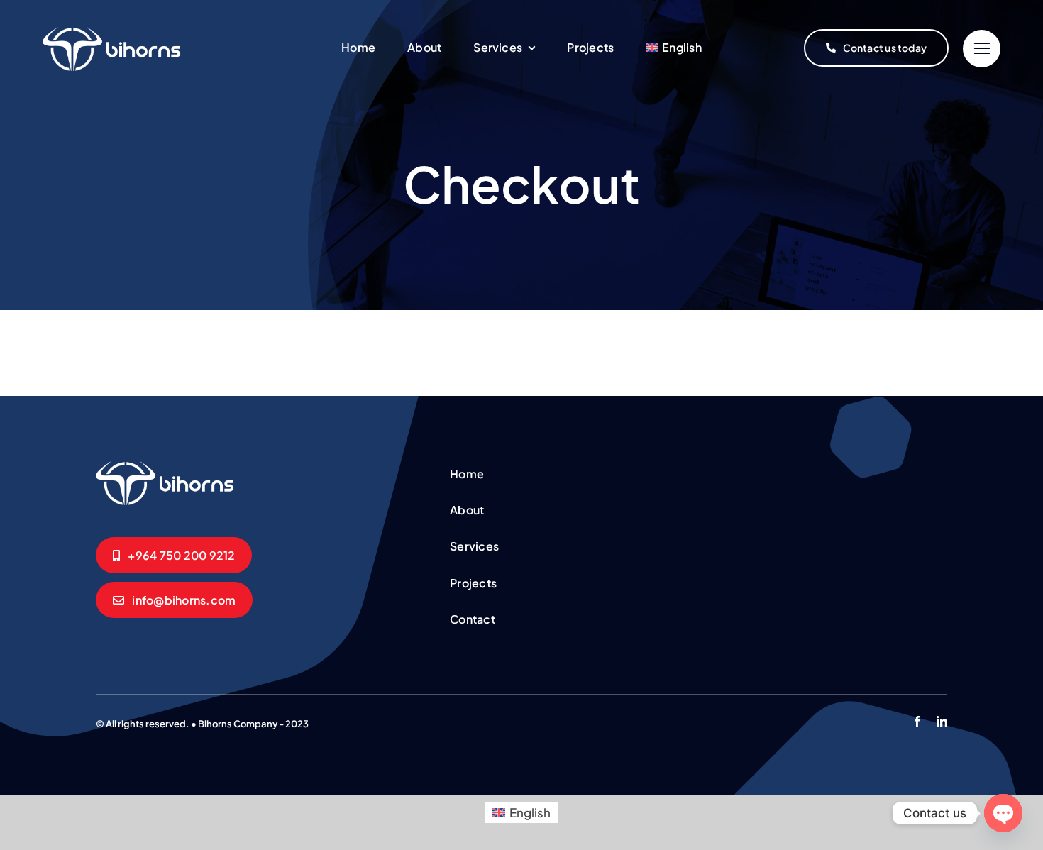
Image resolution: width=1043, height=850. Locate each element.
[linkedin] (942, 721)
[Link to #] (981, 48)
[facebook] (917, 721)
